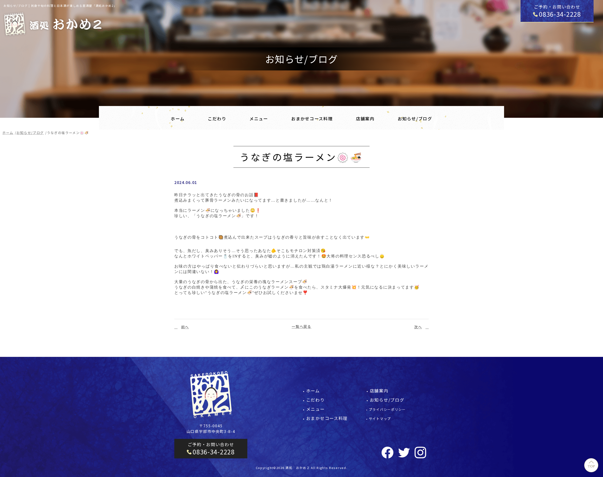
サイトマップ (380, 418)
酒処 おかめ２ (297, 467)
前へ (185, 326)
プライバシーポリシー (387, 409)
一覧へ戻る (301, 326)
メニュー (258, 118)
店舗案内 (365, 118)
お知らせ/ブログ (415, 118)
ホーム (177, 118)
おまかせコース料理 (312, 118)
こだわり (217, 118)
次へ (418, 326)
